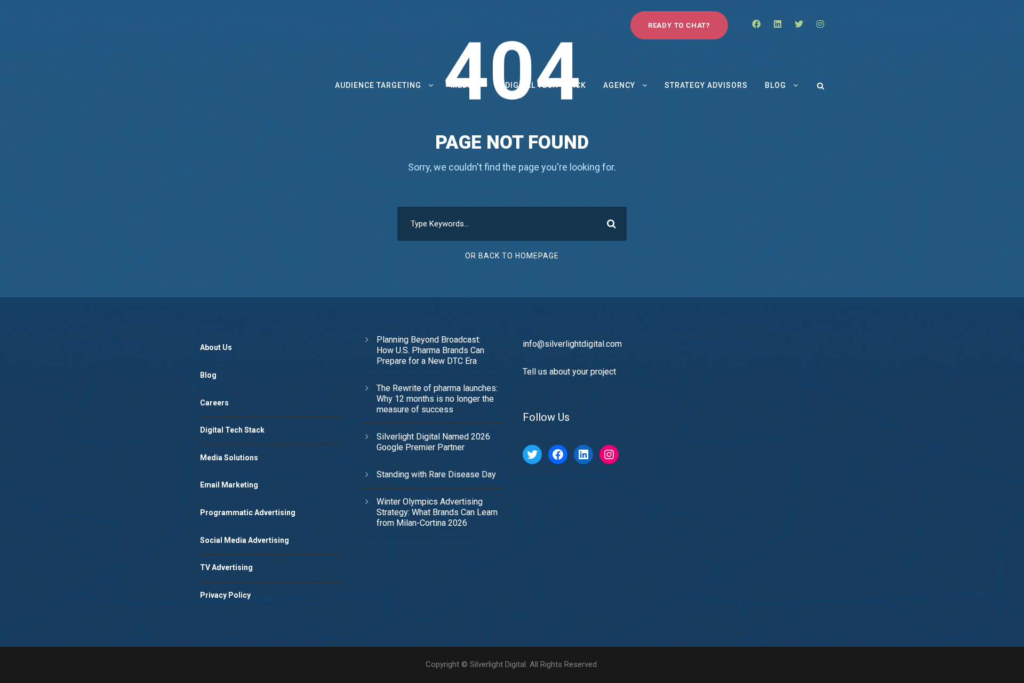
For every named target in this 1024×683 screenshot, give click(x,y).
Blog (775, 85)
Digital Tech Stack (545, 85)
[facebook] (756, 24)
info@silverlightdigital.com (572, 344)
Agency (619, 85)
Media (463, 85)
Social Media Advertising (244, 540)
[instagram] (820, 24)
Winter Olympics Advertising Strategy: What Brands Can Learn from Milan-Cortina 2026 (437, 512)
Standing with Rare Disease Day (436, 474)
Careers (214, 403)
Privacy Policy (225, 595)
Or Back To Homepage (512, 255)
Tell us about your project (569, 372)
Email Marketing (229, 485)
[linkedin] (777, 24)
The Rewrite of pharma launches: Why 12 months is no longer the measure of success (437, 398)
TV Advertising (226, 567)
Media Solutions (229, 457)
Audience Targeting (378, 85)
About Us (216, 347)
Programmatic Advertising (247, 512)
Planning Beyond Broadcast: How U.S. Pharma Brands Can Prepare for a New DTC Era (430, 350)
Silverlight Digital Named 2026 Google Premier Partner (433, 442)
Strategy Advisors (706, 85)
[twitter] (799, 24)
